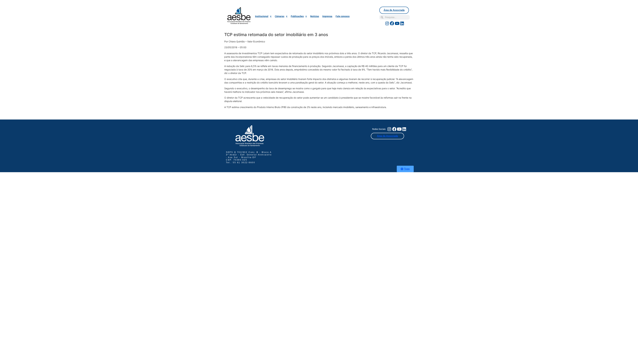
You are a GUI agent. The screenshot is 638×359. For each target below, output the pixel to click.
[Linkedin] (402, 23)
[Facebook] (392, 23)
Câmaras (279, 16)
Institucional (261, 16)
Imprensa (327, 16)
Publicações (297, 16)
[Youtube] (397, 23)
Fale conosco (343, 16)
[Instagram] (387, 23)
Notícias (314, 16)
